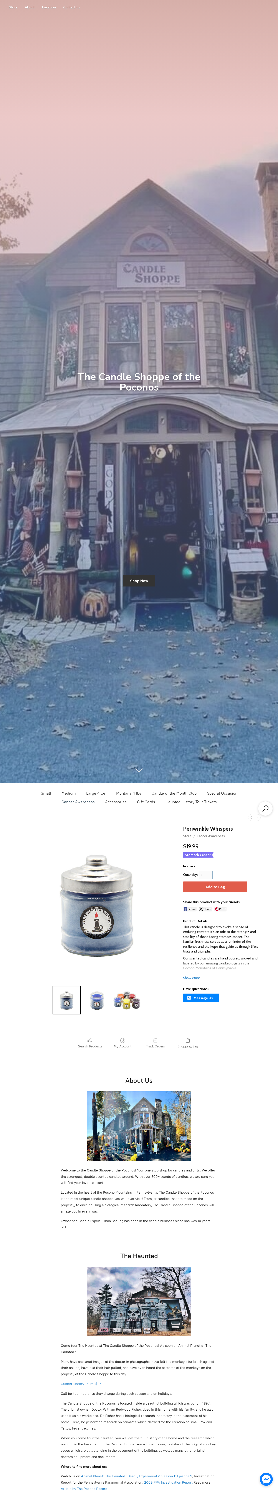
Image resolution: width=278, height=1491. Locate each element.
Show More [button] (191, 978)
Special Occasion (222, 793)
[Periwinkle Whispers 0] (67, 1000)
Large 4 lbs (96, 793)
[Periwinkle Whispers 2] (127, 1000)
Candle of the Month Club (174, 793)
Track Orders (155, 1046)
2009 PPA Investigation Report (168, 1482)
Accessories (116, 802)
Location (49, 7)
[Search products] (265, 808)
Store (13, 7)
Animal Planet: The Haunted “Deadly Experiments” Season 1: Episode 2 (136, 1476)
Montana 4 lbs (128, 793)
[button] (201, 998)
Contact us (71, 7)
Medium (68, 793)
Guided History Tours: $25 (81, 1384)
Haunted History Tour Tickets (191, 802)
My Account (123, 1046)
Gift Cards (146, 802)
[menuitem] (251, 817)
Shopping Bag (188, 1046)
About (30, 7)
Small (46, 793)
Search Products (90, 1046)
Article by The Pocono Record (84, 1489)
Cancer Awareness (78, 802)
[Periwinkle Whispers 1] (97, 1000)
